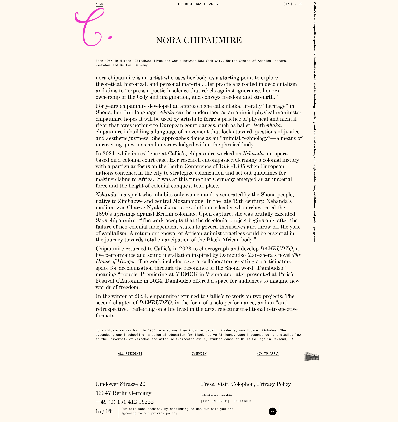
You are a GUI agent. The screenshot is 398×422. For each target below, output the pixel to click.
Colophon (242, 383)
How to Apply (268, 353)
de (300, 4)
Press (207, 383)
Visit (222, 383)
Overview (199, 353)
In (98, 411)
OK (272, 411)
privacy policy (164, 413)
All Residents (130, 353)
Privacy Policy (274, 383)
